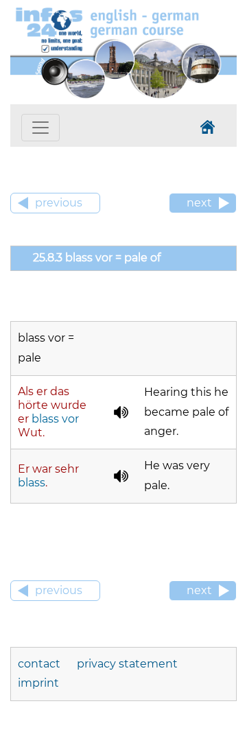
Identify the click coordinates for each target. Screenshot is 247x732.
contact (39, 663)
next (199, 202)
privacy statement (127, 663)
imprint (38, 682)
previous (58, 202)
